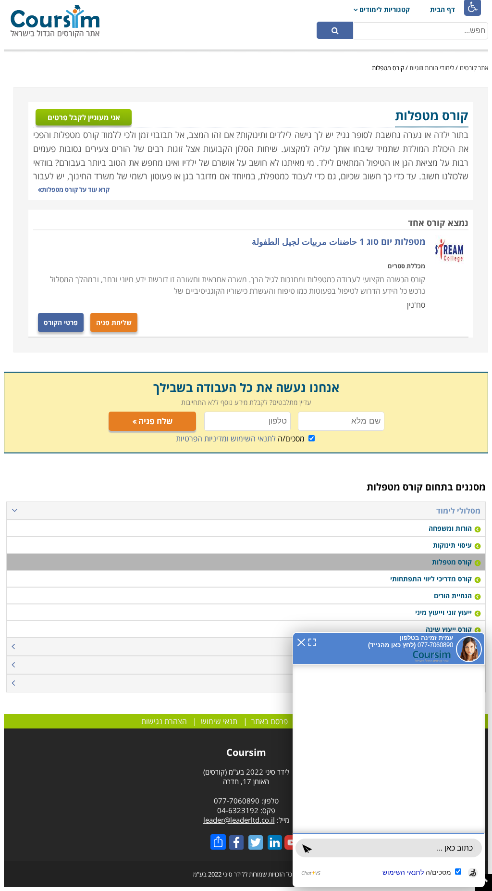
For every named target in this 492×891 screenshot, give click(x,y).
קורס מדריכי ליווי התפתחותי (431, 578)
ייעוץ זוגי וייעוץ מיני (443, 612)
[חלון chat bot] (389, 759)
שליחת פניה (114, 322)
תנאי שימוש (219, 721)
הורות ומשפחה (450, 528)
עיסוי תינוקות (452, 545)
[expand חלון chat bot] (312, 641)
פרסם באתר (269, 721)
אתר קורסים (474, 67)
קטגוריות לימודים (384, 9)
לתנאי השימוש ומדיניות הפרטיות (226, 438)
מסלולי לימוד (458, 510)
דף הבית (442, 9)
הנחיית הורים (453, 595)
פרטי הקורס (61, 322)
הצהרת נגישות (164, 721)
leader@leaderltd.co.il (239, 820)
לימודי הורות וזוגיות (431, 67)
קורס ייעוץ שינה (449, 629)
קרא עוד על (76, 189)
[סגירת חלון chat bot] (301, 641)
